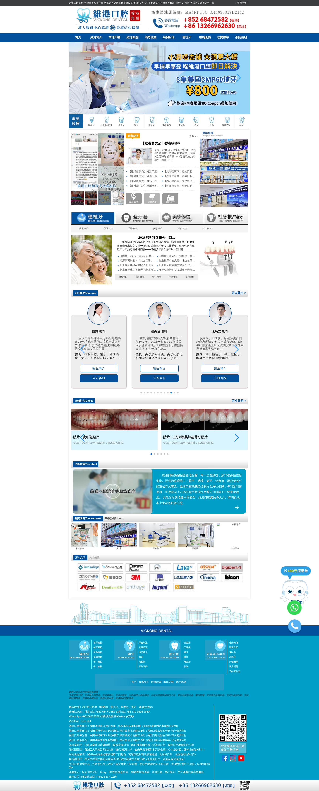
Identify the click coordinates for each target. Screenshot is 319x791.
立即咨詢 (98, 378)
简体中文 (241, 3)
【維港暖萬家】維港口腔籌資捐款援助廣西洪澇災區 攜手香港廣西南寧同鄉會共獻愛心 (144, 176)
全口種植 (207, 228)
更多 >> (193, 136)
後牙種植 (108, 228)
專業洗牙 (233, 647)
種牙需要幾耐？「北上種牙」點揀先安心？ (138, 260)
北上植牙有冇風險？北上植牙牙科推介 (177, 260)
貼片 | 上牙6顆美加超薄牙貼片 (185, 437)
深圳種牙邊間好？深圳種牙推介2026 (177, 255)
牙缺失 (187, 647)
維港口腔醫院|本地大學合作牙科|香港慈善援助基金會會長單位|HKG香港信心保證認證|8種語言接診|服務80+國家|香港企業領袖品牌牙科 (141, 3)
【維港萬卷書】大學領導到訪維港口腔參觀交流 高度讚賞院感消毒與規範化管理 (180, 181)
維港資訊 (133, 135)
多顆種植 (157, 228)
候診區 (73, 548)
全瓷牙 (187, 642)
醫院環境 (170, 202)
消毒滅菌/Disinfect (86, 464)
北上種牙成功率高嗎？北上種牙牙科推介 (138, 269)
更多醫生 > (239, 292)
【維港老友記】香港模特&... (162, 143)
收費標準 (223, 37)
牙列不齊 (143, 666)
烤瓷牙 (187, 661)
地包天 (142, 661)
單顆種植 (133, 228)
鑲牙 (186, 657)
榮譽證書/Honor (114, 518)
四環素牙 (233, 661)
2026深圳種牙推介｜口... (156, 237)
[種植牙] (91, 283)
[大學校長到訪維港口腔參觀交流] (159, 78)
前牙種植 (83, 228)
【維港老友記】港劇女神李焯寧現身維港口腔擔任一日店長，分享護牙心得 (144, 185)
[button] (141, 392)
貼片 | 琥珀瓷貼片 (86, 437)
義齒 (186, 666)
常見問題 (233, 666)
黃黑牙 (232, 657)
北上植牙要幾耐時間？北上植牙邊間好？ (138, 265)
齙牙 (141, 657)
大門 (151, 548)
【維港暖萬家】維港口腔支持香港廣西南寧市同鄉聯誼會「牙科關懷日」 (180, 171)
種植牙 (186, 37)
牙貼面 (232, 652)
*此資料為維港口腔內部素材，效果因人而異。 (99, 442)
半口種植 (182, 228)
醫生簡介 (98, 368)
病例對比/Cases (84, 400)
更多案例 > (239, 400)
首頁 (78, 37)
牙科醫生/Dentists (85, 292)
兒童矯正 (143, 647)
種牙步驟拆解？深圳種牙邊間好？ (177, 269)
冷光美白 (233, 642)
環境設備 (205, 37)
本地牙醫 (114, 37)
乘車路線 (152, 202)
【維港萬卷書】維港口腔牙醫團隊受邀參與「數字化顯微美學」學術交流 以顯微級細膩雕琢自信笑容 (180, 176)
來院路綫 (241, 37)
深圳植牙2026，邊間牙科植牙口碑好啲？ (138, 255)
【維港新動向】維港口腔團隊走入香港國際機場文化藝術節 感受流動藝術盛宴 (144, 171)
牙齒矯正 (143, 642)
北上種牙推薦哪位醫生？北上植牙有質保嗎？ (177, 265)
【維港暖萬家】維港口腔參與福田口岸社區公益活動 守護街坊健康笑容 (144, 181)
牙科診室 (112, 548)
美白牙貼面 (234, 671)
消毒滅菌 (151, 37)
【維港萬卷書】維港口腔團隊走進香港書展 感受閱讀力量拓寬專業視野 (180, 185)
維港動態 (132, 37)
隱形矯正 (143, 652)
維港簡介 (96, 37)
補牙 (186, 652)
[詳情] (179, 249)
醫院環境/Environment (88, 518)
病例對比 (169, 37)
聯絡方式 (133, 202)
